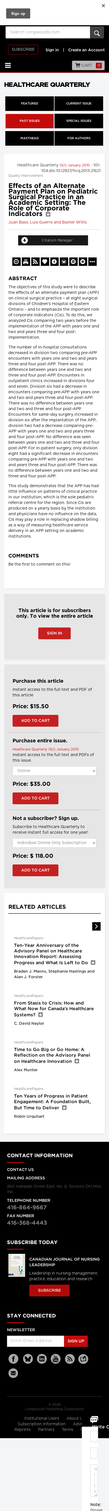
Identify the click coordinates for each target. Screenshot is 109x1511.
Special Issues (78, 121)
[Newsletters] (14, 1373)
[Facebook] (14, 1359)
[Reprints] (16, 261)
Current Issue (78, 103)
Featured (29, 103)
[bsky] (28, 1359)
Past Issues (30, 121)
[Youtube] (55, 1359)
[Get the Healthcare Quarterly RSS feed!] (35, 261)
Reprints (23, 1430)
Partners (47, 1430)
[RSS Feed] (69, 1359)
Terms (68, 1430)
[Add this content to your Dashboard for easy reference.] (45, 261)
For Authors (79, 138)
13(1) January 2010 (75, 165)
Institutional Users (42, 1419)
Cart (90, 66)
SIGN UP (76, 1341)
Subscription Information (42, 1424)
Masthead (29, 138)
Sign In (54, 633)
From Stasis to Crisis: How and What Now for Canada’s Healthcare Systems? (54, 1009)
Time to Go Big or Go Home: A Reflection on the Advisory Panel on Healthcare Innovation (52, 1056)
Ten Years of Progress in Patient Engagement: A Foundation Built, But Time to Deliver (52, 1102)
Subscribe (23, 50)
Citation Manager (57, 240)
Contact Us (20, 1169)
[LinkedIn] (42, 1359)
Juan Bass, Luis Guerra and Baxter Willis (47, 222)
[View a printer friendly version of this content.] (26, 261)
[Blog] (83, 1362)
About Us (76, 1419)
